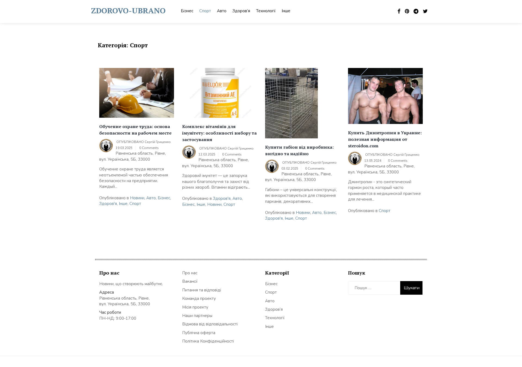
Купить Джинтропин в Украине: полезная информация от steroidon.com (385, 139)
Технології (266, 11)
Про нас (189, 273)
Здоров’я (241, 11)
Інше (286, 11)
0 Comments (149, 148)
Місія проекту (195, 307)
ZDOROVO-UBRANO (128, 10)
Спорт (205, 11)
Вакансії (190, 281)
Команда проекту (199, 298)
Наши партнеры (197, 315)
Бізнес (187, 11)
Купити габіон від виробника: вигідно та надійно (299, 150)
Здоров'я (108, 203)
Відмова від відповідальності (210, 324)
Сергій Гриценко (158, 142)
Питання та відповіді (201, 290)
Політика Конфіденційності (208, 341)
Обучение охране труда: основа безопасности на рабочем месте (135, 129)
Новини (137, 198)
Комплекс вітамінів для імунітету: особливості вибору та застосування (219, 132)
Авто (221, 11)
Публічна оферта (198, 332)
